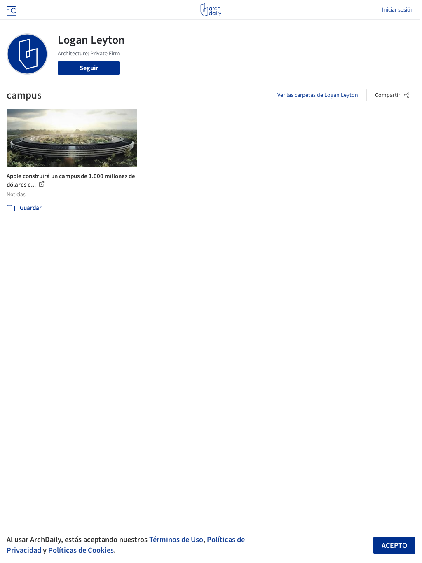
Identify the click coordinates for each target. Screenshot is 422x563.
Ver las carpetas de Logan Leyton (317, 95)
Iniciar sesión (398, 10)
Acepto (394, 545)
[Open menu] (10, 10)
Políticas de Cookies (81, 550)
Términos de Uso (176, 539)
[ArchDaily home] (210, 9)
